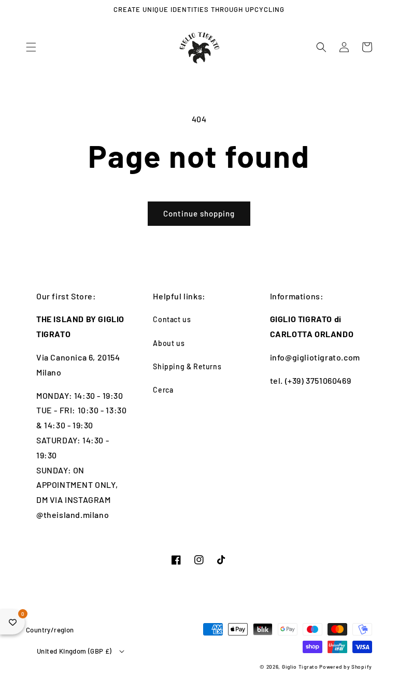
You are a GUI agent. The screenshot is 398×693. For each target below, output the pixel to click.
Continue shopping (199, 213)
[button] (31, 47)
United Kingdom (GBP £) (74, 651)
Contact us (172, 319)
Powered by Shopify (345, 666)
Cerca (163, 389)
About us (168, 343)
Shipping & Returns (187, 366)
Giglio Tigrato (300, 666)
